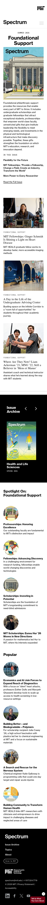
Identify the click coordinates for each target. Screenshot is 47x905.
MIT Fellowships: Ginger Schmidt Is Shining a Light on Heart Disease (23, 239)
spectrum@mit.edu (13, 880)
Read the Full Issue (12, 182)
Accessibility (10, 888)
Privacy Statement (25, 884)
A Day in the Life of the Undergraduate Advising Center (21, 300)
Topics (8, 849)
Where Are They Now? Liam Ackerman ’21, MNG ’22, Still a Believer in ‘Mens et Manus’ (22, 365)
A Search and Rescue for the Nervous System (20, 769)
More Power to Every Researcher (20, 175)
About (8, 854)
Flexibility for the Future (15, 160)
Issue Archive (12, 844)
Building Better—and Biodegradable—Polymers (18, 725)
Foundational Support (23, 40)
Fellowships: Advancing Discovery (23, 558)
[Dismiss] (43, 894)
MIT (14, 884)
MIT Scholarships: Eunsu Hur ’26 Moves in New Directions (22, 635)
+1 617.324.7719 (30, 880)
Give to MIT (10, 861)
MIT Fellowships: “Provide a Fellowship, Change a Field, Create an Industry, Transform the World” (23, 168)
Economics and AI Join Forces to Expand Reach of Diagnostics (22, 682)
